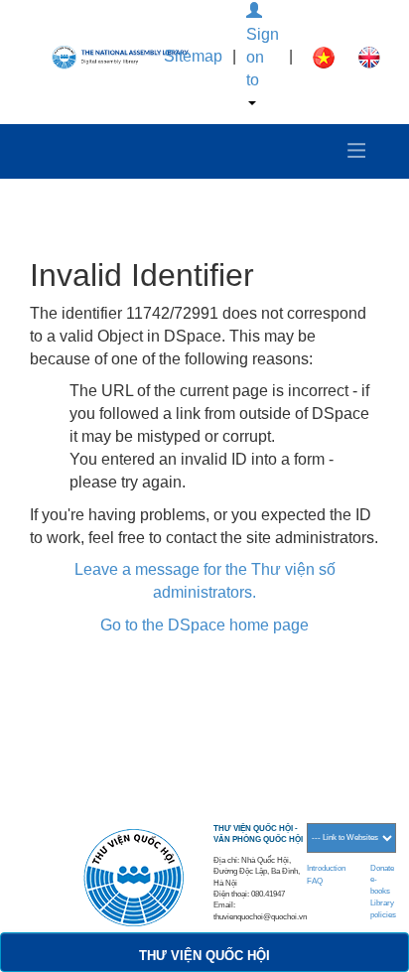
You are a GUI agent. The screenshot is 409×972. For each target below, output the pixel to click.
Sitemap (193, 56)
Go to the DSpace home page (204, 625)
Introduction (326, 868)
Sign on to (262, 57)
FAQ (315, 881)
